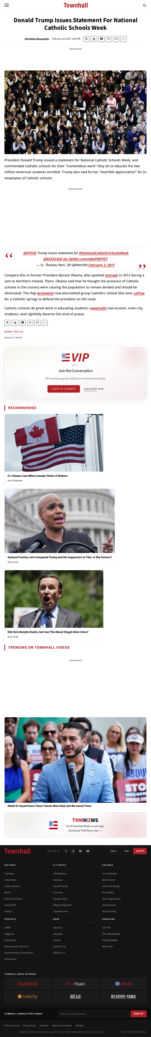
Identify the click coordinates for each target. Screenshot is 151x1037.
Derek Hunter (108, 880)
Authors (8, 911)
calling (139, 293)
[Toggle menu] (6, 5)
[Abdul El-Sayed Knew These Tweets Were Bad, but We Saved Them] (75, 760)
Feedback (44, 1025)
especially (98, 308)
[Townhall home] (17, 851)
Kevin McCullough (111, 886)
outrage (111, 275)
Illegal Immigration (62, 905)
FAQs (126, 851)
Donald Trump (60, 886)
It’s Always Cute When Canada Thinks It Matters (38, 476)
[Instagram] (73, 851)
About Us (57, 927)
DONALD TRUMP (13, 337)
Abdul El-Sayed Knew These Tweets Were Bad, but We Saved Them (50, 806)
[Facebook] (80, 851)
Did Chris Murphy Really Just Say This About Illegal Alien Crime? (48, 632)
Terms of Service (11, 1025)
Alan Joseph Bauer (111, 898)
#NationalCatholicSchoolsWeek (104, 253)
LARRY (7, 927)
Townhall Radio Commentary (18, 952)
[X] (66, 851)
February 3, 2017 (101, 265)
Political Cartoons (13, 898)
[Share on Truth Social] (94, 39)
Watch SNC (107, 946)
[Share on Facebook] (101, 39)
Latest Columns (12, 886)
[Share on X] (86, 39)
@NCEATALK (52, 259)
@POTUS (29, 253)
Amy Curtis (13, 562)
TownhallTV (10, 905)
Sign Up (138, 1013)
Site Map (79, 1025)
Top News (9, 873)
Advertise (57, 934)
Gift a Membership (111, 934)
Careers (57, 940)
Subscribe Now (94, 389)
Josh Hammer (109, 905)
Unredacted (10, 940)
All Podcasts (10, 959)
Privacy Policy (29, 1025)
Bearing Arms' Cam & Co (16, 946)
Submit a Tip (59, 946)
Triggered (9, 934)
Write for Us (59, 952)
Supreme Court (60, 911)
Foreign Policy (60, 898)
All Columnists (109, 911)
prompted (45, 293)
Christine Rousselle (36, 39)
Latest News (10, 880)
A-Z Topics (59, 865)
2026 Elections (60, 873)
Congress (57, 880)
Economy (58, 892)
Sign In (113, 851)
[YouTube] (88, 851)
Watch (7, 892)
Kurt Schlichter (15, 480)
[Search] (144, 5)
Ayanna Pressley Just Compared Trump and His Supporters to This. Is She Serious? (60, 557)
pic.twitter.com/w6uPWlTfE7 (85, 259)
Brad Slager (108, 892)
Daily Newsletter (110, 940)
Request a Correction (62, 1025)
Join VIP (140, 851)
